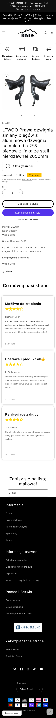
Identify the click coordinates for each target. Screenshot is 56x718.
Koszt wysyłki (27, 179)
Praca (9, 540)
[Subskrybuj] (47, 492)
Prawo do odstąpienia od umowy (22, 580)
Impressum (11, 574)
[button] (3, 32)
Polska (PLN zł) (26, 689)
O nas (9, 513)
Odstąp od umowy (12, 713)
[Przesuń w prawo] (34, 116)
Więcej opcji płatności (28, 220)
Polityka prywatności (16, 560)
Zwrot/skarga (13, 600)
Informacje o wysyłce (16, 527)
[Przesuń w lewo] (21, 116)
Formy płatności (14, 520)
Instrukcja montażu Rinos (19, 614)
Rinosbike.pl (31, 710)
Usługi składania (14, 607)
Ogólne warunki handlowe (19, 567)
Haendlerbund (13, 649)
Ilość (4, 187)
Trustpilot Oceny (14, 656)
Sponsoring (11, 534)
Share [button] (9, 271)
